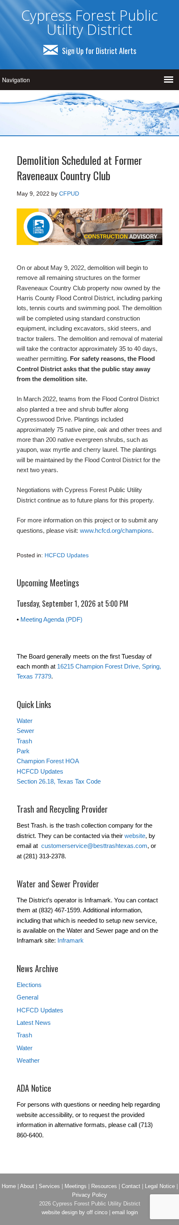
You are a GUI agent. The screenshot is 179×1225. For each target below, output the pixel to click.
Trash (24, 741)
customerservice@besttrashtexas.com (94, 845)
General (27, 997)
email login (125, 1212)
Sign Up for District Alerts (99, 50)
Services (49, 1186)
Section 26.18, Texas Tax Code (59, 781)
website (134, 835)
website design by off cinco (74, 1212)
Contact (131, 1186)
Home (9, 1186)
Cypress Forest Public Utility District (89, 22)
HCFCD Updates (67, 555)
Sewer (25, 730)
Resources (104, 1186)
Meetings (76, 1186)
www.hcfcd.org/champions (116, 530)
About (27, 1186)
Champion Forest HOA (48, 760)
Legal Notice (160, 1186)
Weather (28, 1060)
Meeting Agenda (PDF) (51, 619)
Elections (29, 984)
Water (24, 720)
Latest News (34, 1022)
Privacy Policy (89, 1195)
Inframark (70, 940)
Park (23, 751)
